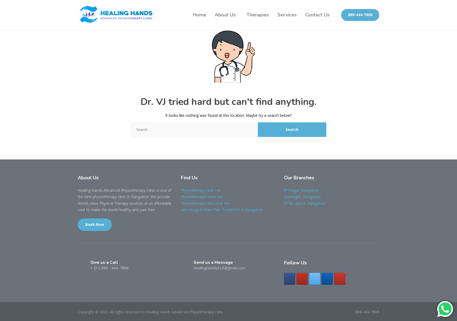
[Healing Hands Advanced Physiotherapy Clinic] (117, 15)
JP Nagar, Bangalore (301, 190)
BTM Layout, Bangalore (304, 203)
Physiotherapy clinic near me (205, 203)
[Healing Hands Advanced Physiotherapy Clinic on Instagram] (302, 279)
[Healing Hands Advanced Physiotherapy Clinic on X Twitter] (314, 279)
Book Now (94, 224)
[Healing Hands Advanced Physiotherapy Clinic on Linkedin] (327, 279)
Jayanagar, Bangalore (302, 196)
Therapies (257, 15)
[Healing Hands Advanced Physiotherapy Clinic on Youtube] (339, 279)
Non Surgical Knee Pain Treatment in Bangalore (222, 209)
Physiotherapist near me (202, 196)
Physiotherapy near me (201, 190)
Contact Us (317, 15)
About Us (225, 15)
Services (287, 15)
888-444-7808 (360, 14)
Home (199, 15)
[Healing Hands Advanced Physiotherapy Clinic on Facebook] (289, 279)
